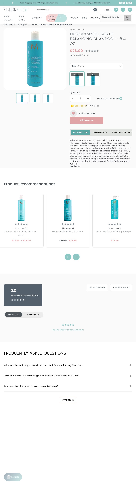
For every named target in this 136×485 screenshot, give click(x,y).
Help (107, 9)
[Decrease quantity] (73, 98)
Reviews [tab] (11, 314)
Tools (74, 18)
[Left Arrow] (68, 257)
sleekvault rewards (110, 17)
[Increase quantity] (88, 98)
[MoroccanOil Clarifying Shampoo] (68, 208)
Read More (75, 166)
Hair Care (22, 18)
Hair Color (8, 18)
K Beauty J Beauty (54, 18)
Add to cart (86, 120)
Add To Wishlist (86, 113)
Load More (68, 400)
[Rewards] (13, 477)
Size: (77, 66)
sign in (127, 18)
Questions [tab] (31, 314)
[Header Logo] (16, 9)
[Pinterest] (130, 3)
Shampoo (22, 24)
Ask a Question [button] (121, 287)
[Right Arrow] (76, 257)
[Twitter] (123, 3)
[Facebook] (120, 3)
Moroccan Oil (77, 29)
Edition (95, 18)
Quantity (75, 92)
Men (84, 18)
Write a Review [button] (97, 287)
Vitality (37, 18)
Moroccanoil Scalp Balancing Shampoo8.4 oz (98, 39)
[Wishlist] (123, 10)
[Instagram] (127, 3)
